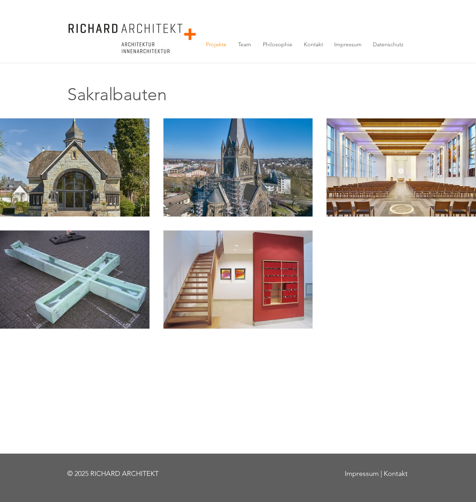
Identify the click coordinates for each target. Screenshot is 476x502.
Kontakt (396, 473)
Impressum (362, 473)
